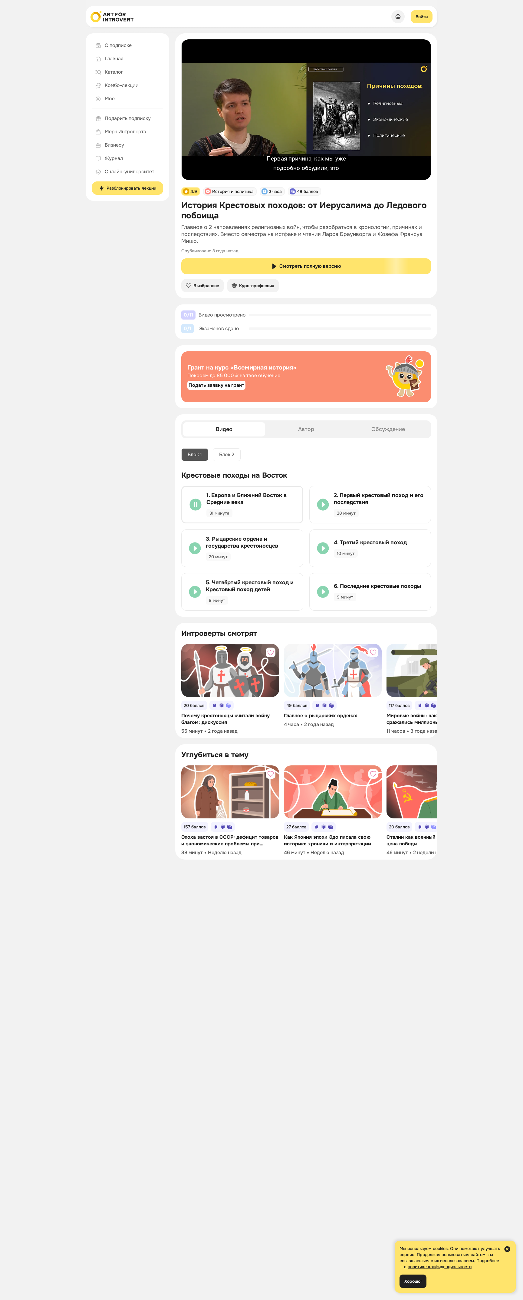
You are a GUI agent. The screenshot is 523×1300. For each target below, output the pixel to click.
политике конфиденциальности (440, 1266)
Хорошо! (413, 1281)
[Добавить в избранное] (270, 652)
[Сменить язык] (398, 16)
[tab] (224, 429)
